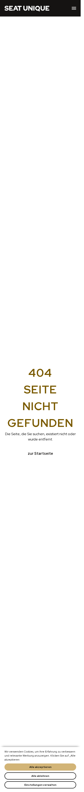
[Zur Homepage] (26, 8)
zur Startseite (40, 453)
